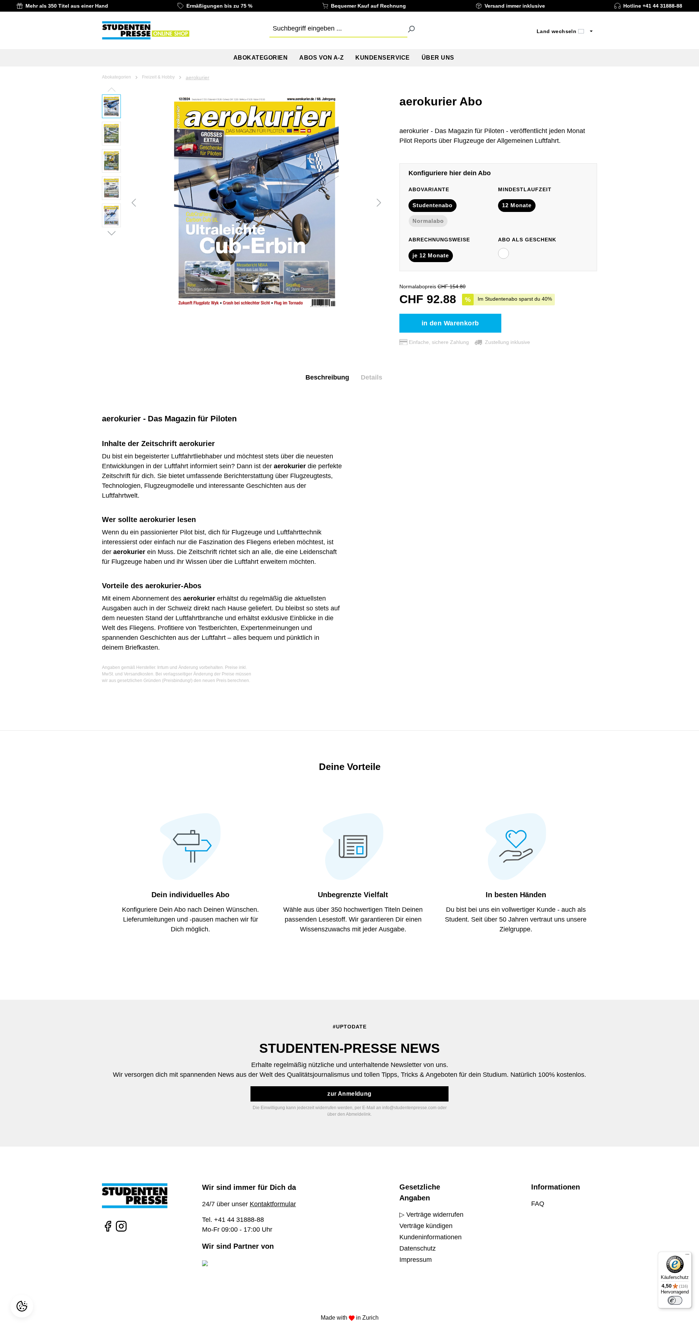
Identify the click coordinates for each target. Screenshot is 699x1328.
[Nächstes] (379, 202)
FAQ (537, 1203)
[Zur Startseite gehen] (145, 30)
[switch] (675, 1300)
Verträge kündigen (426, 1225)
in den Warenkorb (450, 323)
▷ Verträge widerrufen (431, 1214)
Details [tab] (371, 377)
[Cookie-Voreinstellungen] (23, 1306)
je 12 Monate (430, 255)
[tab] (327, 377)
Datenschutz (417, 1248)
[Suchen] (411, 28)
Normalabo (428, 221)
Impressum (415, 1259)
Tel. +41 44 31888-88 (233, 1219)
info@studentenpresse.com (409, 1107)
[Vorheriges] (133, 202)
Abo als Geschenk (527, 239)
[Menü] (687, 1256)
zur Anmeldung (349, 1094)
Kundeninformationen (430, 1237)
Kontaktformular (273, 1204)
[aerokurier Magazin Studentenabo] (256, 202)
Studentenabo (432, 205)
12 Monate (517, 205)
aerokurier (197, 77)
